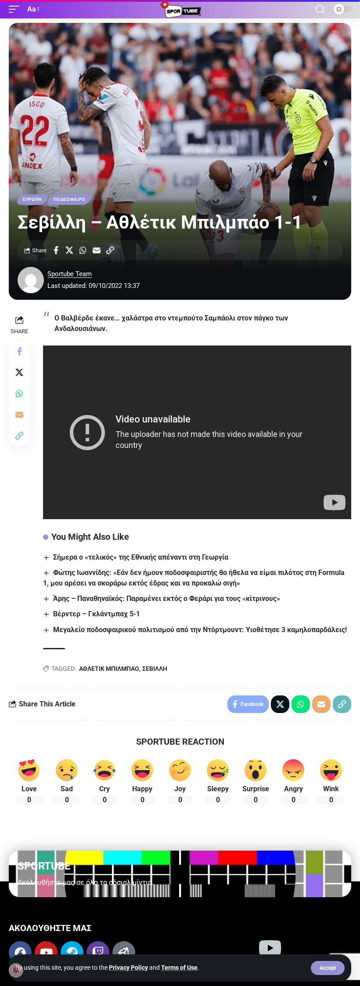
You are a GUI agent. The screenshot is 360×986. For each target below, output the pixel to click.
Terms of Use (179, 967)
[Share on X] (69, 250)
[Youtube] (46, 952)
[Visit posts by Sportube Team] (31, 280)
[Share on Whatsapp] (83, 250)
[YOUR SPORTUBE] (180, 9)
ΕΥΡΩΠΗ (32, 199)
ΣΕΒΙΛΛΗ (154, 668)
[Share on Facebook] (56, 250)
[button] (328, 968)
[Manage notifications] (16, 970)
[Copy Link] (110, 250)
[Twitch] (97, 952)
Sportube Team (69, 274)
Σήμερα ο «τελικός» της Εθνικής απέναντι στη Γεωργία (140, 557)
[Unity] (123, 952)
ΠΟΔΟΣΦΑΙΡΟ (69, 199)
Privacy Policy (128, 967)
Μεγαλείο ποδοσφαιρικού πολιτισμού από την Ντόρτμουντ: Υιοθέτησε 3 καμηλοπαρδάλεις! (200, 630)
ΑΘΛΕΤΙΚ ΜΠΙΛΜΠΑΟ (109, 668)
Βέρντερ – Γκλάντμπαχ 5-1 (96, 614)
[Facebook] (20, 952)
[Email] (96, 250)
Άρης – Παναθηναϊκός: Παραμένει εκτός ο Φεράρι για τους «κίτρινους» (166, 598)
